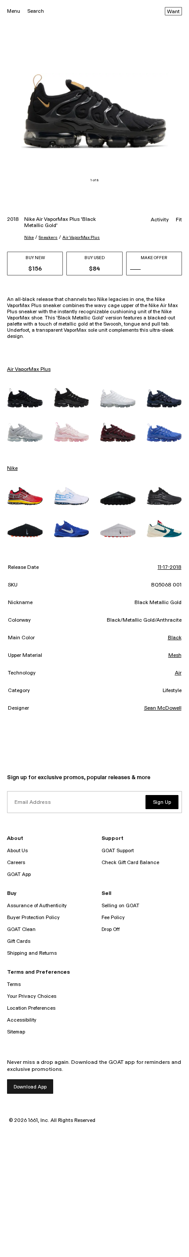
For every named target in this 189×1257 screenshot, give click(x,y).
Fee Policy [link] (113, 917)
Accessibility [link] (21, 1020)
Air (178, 673)
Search (35, 11)
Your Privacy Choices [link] (31, 996)
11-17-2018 (170, 567)
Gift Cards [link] (18, 941)
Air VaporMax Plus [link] (29, 369)
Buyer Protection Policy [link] (33, 917)
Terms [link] (14, 984)
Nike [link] (12, 468)
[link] (25, 398)
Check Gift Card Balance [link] (130, 862)
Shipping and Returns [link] (32, 953)
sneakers (48, 237)
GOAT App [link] (19, 874)
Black (175, 638)
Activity (160, 220)
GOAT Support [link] (118, 850)
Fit (179, 220)
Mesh (175, 655)
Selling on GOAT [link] (120, 905)
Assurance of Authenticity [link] (37, 905)
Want (173, 12)
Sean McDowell (163, 708)
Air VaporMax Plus (81, 237)
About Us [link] (17, 850)
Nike (29, 237)
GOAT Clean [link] (21, 929)
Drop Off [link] (111, 929)
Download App (30, 1087)
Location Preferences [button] (31, 1008)
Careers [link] (16, 862)
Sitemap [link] (16, 1032)
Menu (13, 11)
